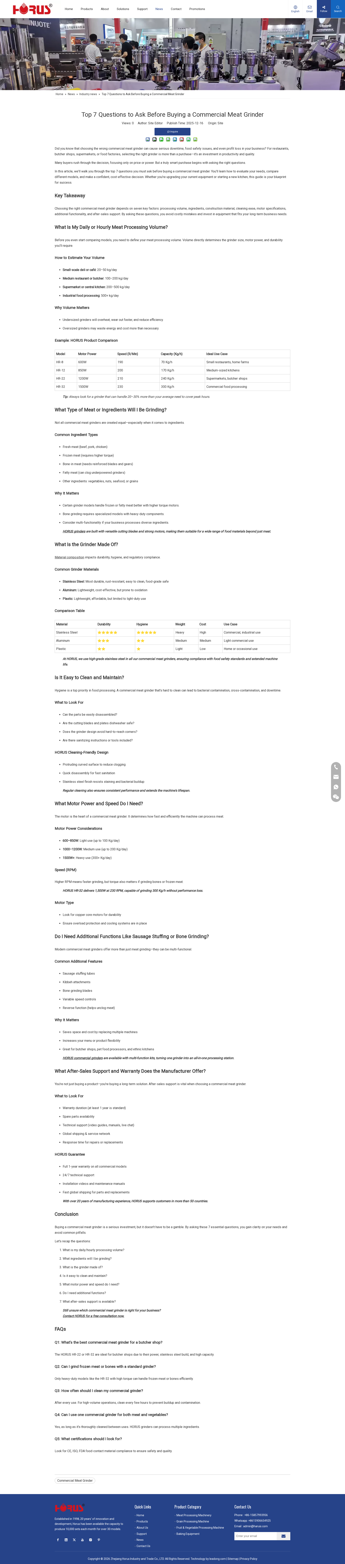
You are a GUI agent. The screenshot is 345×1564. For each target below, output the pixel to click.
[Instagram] (90, 1540)
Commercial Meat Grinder (75, 1480)
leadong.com (217, 1558)
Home (69, 9)
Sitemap (233, 1558)
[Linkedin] (66, 1540)
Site (220, 123)
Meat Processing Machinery (193, 1515)
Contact (176, 9)
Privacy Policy (248, 1558)
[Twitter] (74, 1540)
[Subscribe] (283, 1536)
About (105, 9)
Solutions (123, 9)
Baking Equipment (187, 1533)
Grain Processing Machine (192, 1521)
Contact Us (143, 1546)
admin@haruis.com (255, 1526)
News (159, 9)
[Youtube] (82, 1540)
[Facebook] (58, 1540)
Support (142, 9)
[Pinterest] (99, 1540)
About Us (142, 1527)
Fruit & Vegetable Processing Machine (200, 1527)
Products (87, 9)
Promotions (197, 9)
